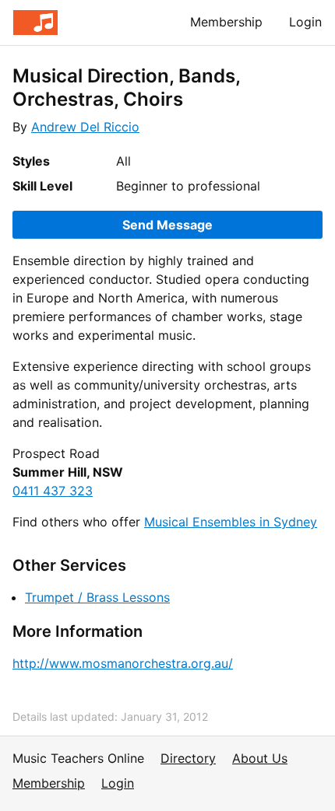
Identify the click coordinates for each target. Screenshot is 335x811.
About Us (259, 758)
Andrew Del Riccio (85, 127)
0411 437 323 (52, 490)
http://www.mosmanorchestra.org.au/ (122, 663)
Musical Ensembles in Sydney (230, 522)
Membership (226, 22)
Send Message (167, 224)
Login (305, 22)
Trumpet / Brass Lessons (97, 597)
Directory (188, 758)
